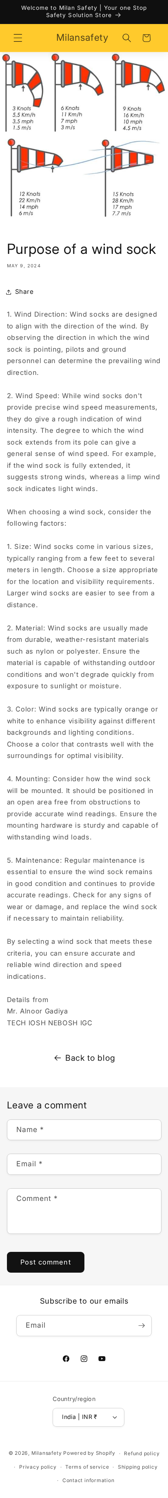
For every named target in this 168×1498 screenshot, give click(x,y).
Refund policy (141, 1453)
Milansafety (46, 1453)
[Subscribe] (141, 1325)
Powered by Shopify (89, 1453)
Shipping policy (138, 1467)
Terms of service (87, 1467)
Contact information (88, 1480)
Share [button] (24, 291)
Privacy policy (38, 1467)
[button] (18, 38)
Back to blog (90, 1058)
